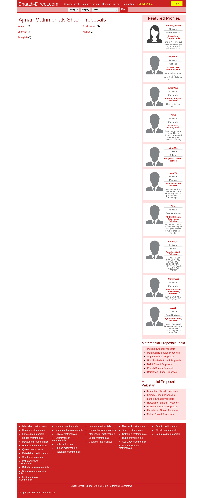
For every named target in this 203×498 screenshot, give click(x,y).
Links (105, 486)
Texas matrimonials (132, 430)
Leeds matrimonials (99, 438)
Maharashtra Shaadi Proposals (163, 352)
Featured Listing (90, 4)
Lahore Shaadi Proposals (160, 399)
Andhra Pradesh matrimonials (129, 446)
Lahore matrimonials (33, 434)
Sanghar (170, 252)
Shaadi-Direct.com (38, 4)
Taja (173, 206)
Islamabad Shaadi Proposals (162, 391)
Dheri (167, 183)
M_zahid (173, 56)
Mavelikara (172, 125)
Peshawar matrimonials (34, 445)
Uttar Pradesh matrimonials (61, 439)
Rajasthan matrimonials (68, 452)
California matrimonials (134, 434)
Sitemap (114, 486)
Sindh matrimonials (32, 457)
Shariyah (23, 32)
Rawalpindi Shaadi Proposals (163, 402)
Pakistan (173, 100)
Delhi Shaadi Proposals (159, 364)
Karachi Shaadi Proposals (161, 395)
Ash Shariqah (173, 68)
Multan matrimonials (33, 438)
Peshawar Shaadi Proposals (162, 406)
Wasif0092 (173, 88)
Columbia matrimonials (167, 434)
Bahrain (173, 293)
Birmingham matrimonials (102, 430)
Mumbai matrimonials (67, 426)
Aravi (173, 115)
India (177, 38)
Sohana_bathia (173, 25)
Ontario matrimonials (166, 426)
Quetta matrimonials (32, 449)
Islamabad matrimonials (34, 426)
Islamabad (176, 183)
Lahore (168, 98)
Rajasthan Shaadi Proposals (162, 372)
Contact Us (126, 486)
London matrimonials (100, 426)
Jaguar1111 (173, 279)
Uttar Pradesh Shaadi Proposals (164, 360)
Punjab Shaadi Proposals (160, 368)
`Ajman (22, 26)
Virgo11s (173, 148)
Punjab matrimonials (66, 448)
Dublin (178, 158)
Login (177, 3)
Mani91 (173, 173)
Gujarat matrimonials (66, 434)
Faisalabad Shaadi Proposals (162, 410)
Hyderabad (170, 318)
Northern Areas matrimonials (28, 478)
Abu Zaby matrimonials (134, 441)
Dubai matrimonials (132, 438)
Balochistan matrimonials (35, 467)
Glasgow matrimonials (100, 441)
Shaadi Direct (71, 4)
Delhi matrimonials (65, 444)
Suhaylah (23, 37)
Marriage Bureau (110, 4)
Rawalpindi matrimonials (35, 441)
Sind (176, 219)
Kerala (170, 127)
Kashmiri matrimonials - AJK (33, 472)
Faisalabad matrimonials (35, 453)
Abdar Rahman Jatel (173, 218)
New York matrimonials (134, 426)
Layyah (170, 67)
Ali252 (173, 308)
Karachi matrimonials (33, 430)
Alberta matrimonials (166, 430)
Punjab (170, 38)
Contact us (128, 4)
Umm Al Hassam (173, 289)
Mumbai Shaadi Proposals (161, 349)
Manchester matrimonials (102, 434)
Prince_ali (173, 241)
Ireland (173, 161)
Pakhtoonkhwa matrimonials (28, 462)
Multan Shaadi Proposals (160, 414)
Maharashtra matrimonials (69, 430)
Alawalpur (173, 36)
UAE (178, 69)
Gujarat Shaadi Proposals (160, 356)
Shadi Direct (77, 486)
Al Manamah (90, 26)
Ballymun (169, 158)
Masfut (87, 32)
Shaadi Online (93, 486)
